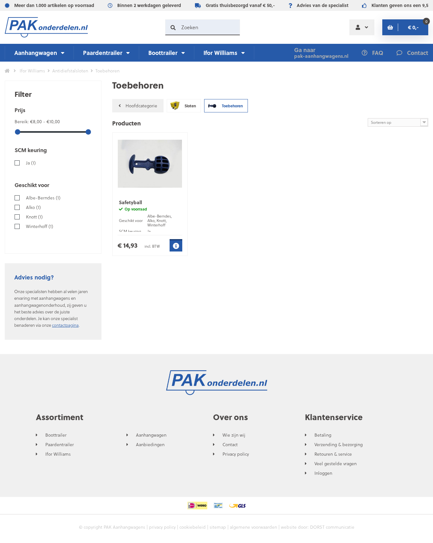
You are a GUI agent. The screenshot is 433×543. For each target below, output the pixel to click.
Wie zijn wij (234, 435)
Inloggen (323, 473)
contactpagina (65, 325)
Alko (33, 207)
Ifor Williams (220, 52)
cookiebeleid (192, 527)
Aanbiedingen (150, 444)
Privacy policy (236, 454)
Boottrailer (163, 52)
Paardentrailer (102, 52)
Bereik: (22, 121)
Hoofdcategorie (141, 105)
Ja (31, 162)
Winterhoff (39, 226)
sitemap (218, 527)
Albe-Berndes (43, 197)
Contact (230, 444)
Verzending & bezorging (338, 444)
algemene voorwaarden (253, 527)
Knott (34, 216)
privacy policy (162, 527)
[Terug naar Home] (7, 70)
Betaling (322, 435)
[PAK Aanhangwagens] (46, 27)
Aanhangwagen (35, 52)
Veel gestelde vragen (335, 463)
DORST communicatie (332, 527)
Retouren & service (333, 454)
